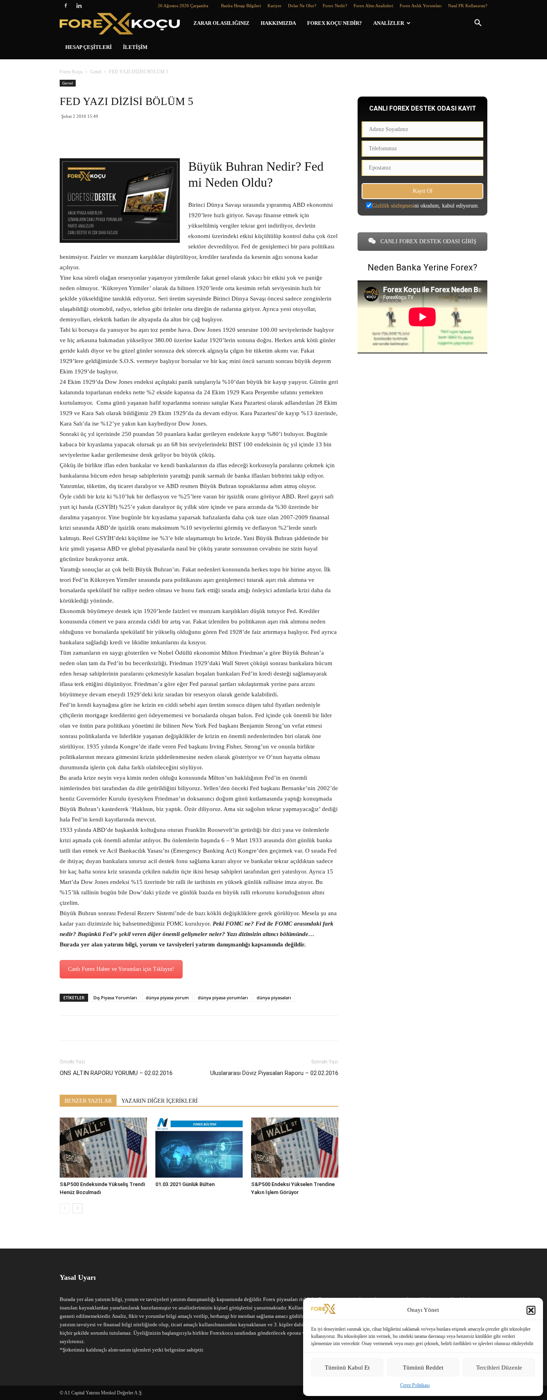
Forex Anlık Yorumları (421, 5)
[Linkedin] (79, 5)
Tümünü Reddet (423, 1367)
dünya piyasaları (274, 998)
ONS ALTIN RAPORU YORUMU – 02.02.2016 (116, 1073)
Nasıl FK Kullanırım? (467, 5)
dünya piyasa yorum (167, 998)
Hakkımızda (278, 23)
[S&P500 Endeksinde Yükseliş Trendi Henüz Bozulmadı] (103, 1148)
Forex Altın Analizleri (373, 5)
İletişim (135, 47)
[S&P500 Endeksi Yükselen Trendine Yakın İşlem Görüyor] (294, 1148)
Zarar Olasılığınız (221, 23)
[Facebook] (66, 5)
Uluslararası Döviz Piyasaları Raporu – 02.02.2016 (274, 1073)
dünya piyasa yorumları (223, 998)
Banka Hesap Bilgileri (241, 5)
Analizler (388, 23)
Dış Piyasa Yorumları (115, 998)
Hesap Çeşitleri (88, 47)
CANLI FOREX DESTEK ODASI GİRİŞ (428, 241)
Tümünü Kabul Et (347, 1367)
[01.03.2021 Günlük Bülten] (199, 1148)
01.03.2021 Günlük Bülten (185, 1184)
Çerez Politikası (415, 1385)
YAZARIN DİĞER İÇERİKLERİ (159, 1101)
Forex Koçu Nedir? (334, 23)
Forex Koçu (71, 72)
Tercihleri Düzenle (499, 1367)
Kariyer (274, 5)
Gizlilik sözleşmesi (393, 206)
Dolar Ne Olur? (302, 5)
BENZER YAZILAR (88, 1101)
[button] (531, 1310)
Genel (95, 72)
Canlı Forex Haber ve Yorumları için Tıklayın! (121, 969)
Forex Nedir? (335, 5)
